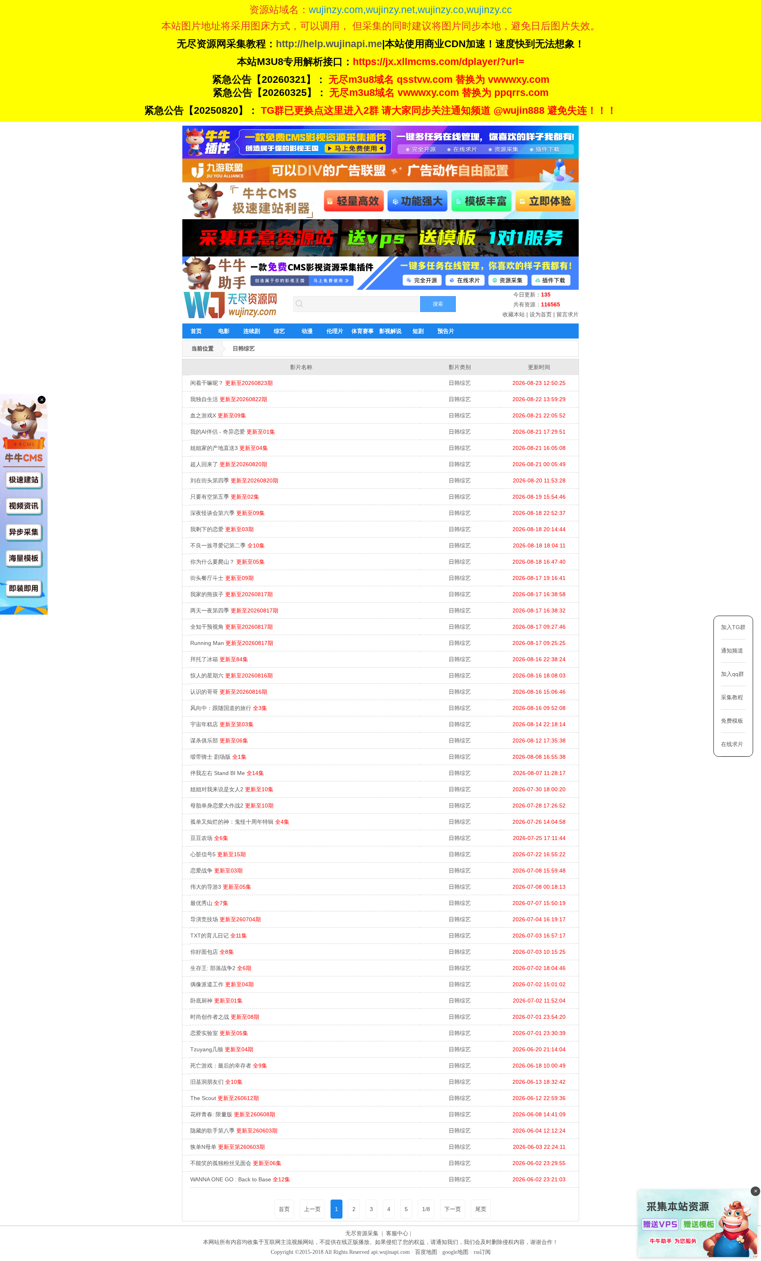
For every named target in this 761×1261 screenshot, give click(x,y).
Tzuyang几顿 (221, 1049)
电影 (223, 331)
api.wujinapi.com (390, 1252)
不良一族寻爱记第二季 (227, 545)
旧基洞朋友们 (216, 1082)
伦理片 (335, 331)
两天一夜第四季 (234, 610)
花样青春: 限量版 (232, 1114)
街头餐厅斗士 (222, 578)
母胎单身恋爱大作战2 (231, 805)
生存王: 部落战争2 (220, 968)
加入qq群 (732, 674)
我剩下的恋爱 (222, 529)
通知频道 (732, 650)
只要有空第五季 (224, 497)
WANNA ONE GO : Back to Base (240, 1179)
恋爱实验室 (219, 1033)
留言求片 (567, 314)
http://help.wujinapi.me (329, 43)
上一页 (312, 1209)
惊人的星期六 (231, 675)
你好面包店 (212, 952)
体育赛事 (363, 331)
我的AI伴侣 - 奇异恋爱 (232, 432)
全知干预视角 (231, 627)
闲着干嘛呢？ (231, 383)
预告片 (446, 331)
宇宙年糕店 (222, 724)
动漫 (307, 331)
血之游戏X (218, 415)
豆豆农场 (209, 838)
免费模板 (732, 721)
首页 (196, 331)
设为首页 (541, 314)
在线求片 (732, 744)
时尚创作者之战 (224, 1017)
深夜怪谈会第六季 (227, 513)
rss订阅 (482, 1252)
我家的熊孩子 (231, 594)
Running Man (231, 643)
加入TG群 (733, 627)
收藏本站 (514, 314)
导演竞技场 (225, 919)
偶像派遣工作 (222, 984)
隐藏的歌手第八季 (233, 1130)
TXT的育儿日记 (218, 935)
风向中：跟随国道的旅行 (228, 708)
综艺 (279, 331)
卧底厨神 (216, 1000)
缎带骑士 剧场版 (218, 757)
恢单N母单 (227, 1147)
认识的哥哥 (228, 692)
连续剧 (251, 331)
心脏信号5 (218, 854)
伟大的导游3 (220, 887)
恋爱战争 (216, 870)
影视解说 (390, 331)
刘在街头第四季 (234, 480)
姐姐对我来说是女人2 (231, 789)
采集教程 (732, 697)
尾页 (480, 1209)
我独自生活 (228, 399)
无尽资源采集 (362, 1233)
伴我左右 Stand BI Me (227, 773)
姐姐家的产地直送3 (229, 448)
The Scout (224, 1098)
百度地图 (426, 1252)
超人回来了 (228, 464)
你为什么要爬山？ (227, 562)
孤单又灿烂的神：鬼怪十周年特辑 (239, 822)
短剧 (418, 331)
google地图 (455, 1252)
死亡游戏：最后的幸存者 (228, 1065)
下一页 (452, 1209)
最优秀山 (209, 903)
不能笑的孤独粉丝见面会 (235, 1163)
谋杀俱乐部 (219, 740)
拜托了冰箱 (219, 659)
